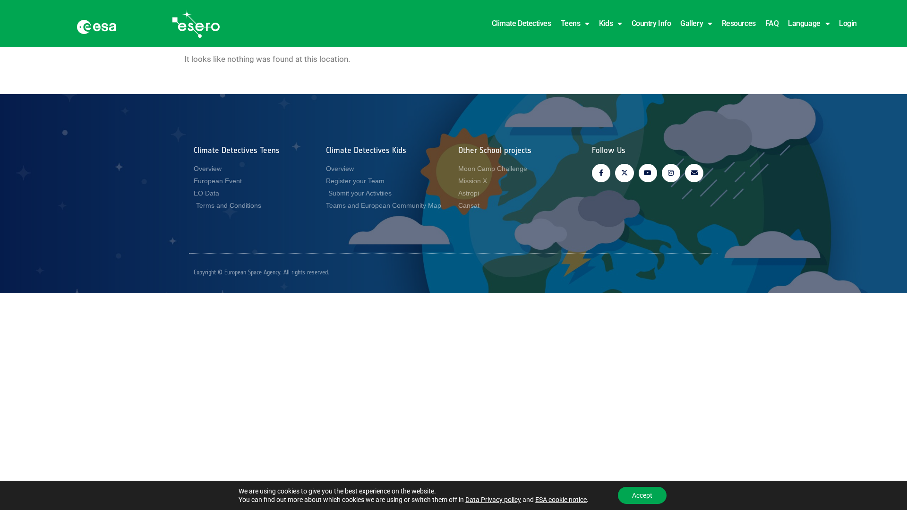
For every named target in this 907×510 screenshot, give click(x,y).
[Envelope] (694, 173)
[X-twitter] (624, 173)
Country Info (651, 23)
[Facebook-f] (601, 173)
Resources (739, 23)
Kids (606, 23)
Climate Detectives (521, 23)
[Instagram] (671, 173)
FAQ (772, 23)
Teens (571, 23)
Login (848, 23)
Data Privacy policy (493, 499)
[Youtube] (648, 173)
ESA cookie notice (561, 499)
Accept (642, 495)
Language (804, 23)
